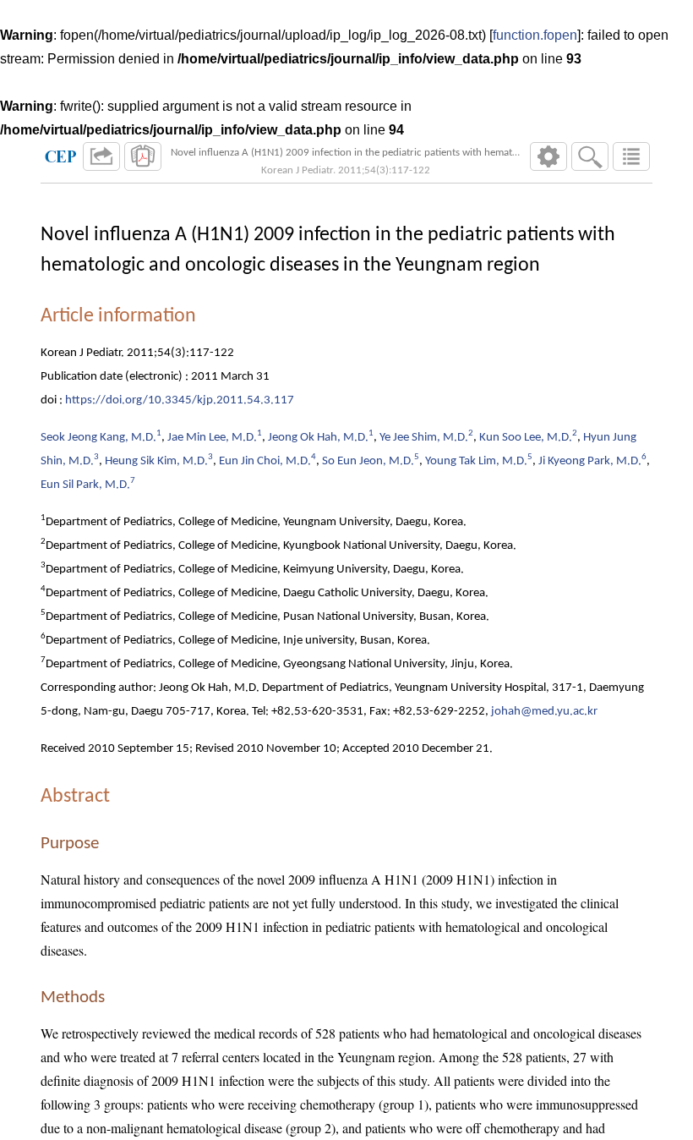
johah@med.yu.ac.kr (544, 711)
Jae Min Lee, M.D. (212, 437)
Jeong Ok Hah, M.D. (318, 437)
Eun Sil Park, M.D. (85, 485)
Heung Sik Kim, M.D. (156, 461)
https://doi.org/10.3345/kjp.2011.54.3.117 (179, 400)
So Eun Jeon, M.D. (368, 461)
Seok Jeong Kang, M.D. (98, 437)
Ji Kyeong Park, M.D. (589, 461)
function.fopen (535, 35)
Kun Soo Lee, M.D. (525, 437)
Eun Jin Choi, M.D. (265, 461)
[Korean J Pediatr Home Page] (61, 156)
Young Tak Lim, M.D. (476, 461)
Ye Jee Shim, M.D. (423, 437)
